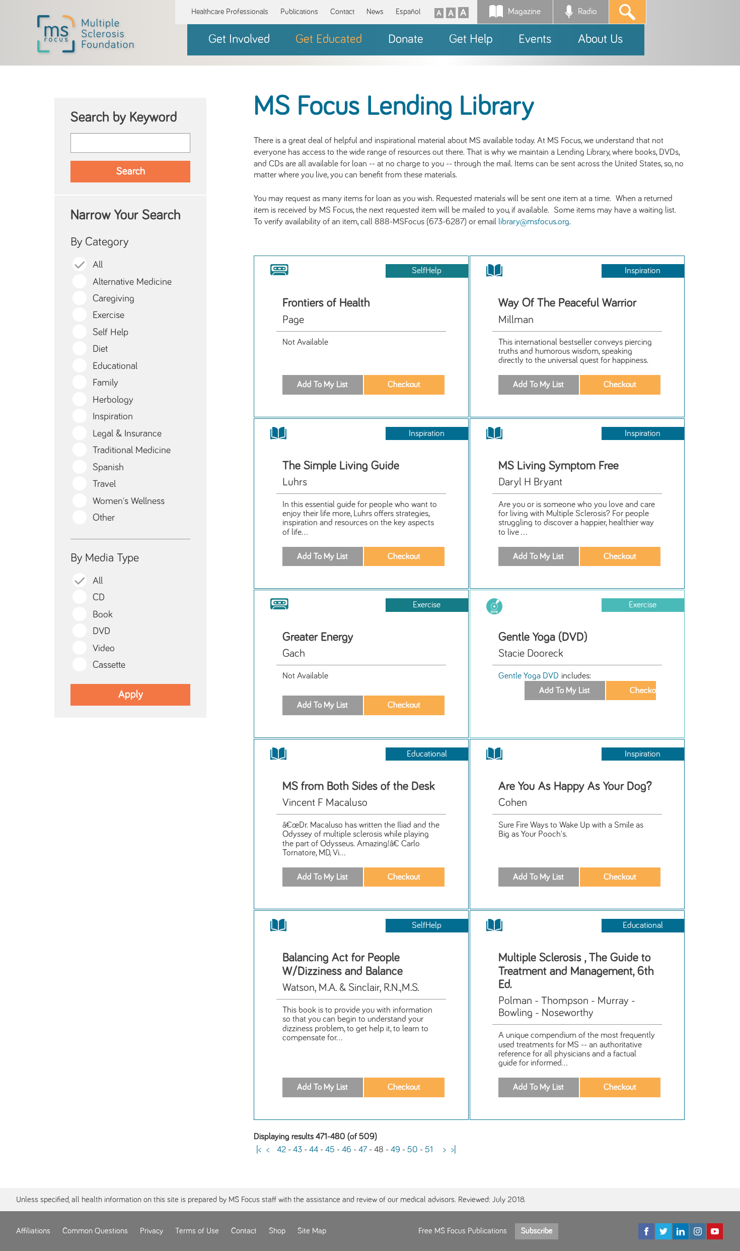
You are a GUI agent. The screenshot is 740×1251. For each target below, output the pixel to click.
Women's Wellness (129, 501)
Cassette (109, 665)
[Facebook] (646, 1231)
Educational (115, 366)
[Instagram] (698, 1231)
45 (330, 1149)
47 (362, 1149)
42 (281, 1149)
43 (297, 1149)
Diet (100, 349)
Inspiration (113, 416)
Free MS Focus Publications (462, 1231)
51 (429, 1149)
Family (105, 383)
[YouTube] (715, 1231)
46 (346, 1149)
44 (313, 1149)
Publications (299, 12)
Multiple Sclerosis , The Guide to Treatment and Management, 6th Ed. (576, 971)
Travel (104, 484)
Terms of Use (197, 1231)
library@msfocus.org (533, 221)
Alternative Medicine (132, 282)
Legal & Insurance (127, 434)
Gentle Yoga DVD (529, 675)
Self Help (110, 332)
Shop (277, 1231)
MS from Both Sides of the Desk (358, 786)
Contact (342, 12)
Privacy (151, 1231)
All (98, 265)
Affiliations (33, 1231)
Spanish (108, 467)
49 (395, 1149)
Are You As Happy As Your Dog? (575, 786)
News (375, 12)
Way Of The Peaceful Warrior (567, 303)
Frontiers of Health (326, 303)
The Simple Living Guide (340, 466)
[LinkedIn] (681, 1231)
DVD (101, 631)
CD (99, 597)
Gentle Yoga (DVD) (542, 637)
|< (258, 1149)
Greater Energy (317, 637)
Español (408, 12)
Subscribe (536, 1231)
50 (412, 1149)
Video (104, 648)
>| (453, 1149)
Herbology (113, 400)
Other (104, 518)
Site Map (312, 1231)
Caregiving (113, 298)
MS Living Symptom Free (558, 466)
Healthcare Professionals (229, 12)
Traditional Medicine (132, 450)
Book (103, 614)
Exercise (108, 315)
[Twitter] (663, 1231)
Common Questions (95, 1231)
